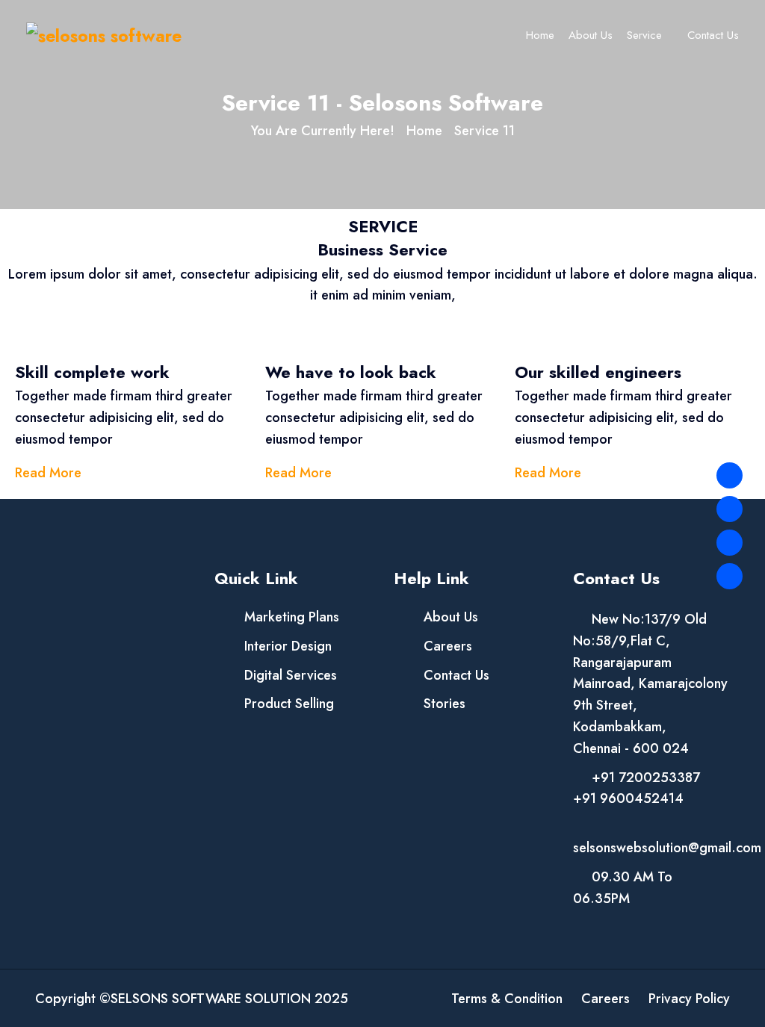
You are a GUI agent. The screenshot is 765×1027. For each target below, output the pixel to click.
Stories (444, 703)
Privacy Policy (689, 998)
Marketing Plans (291, 617)
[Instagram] (729, 543)
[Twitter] (729, 509)
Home (540, 35)
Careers (448, 646)
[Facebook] (729, 475)
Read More (48, 473)
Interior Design (288, 646)
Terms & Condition (507, 998)
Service (644, 35)
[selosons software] (104, 34)
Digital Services (290, 675)
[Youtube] (729, 576)
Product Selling (289, 703)
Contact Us (713, 35)
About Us (591, 35)
